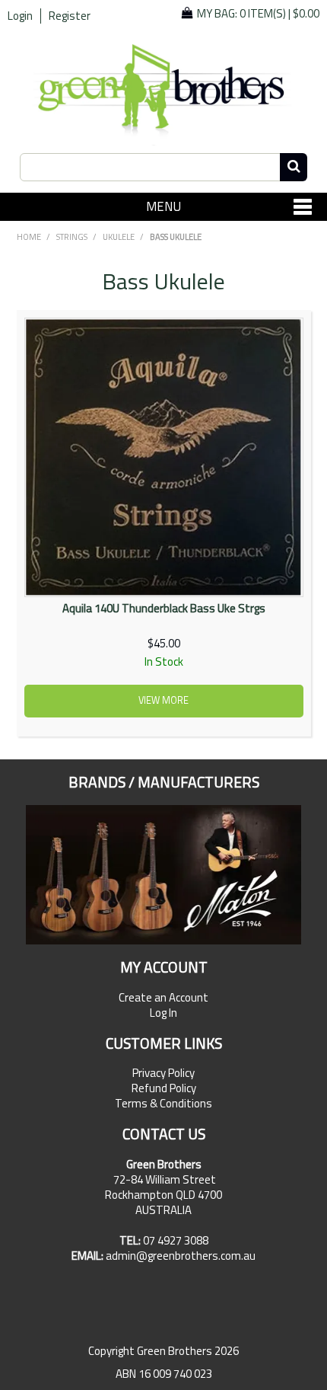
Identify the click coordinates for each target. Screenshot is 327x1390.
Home (29, 237)
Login (20, 16)
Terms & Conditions (163, 1103)
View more (163, 700)
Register (69, 16)
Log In (163, 1013)
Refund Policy (164, 1088)
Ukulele (119, 237)
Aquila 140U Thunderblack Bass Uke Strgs (163, 608)
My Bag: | (258, 13)
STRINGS (71, 237)
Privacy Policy (163, 1073)
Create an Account (163, 997)
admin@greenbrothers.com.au (181, 1255)
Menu (163, 206)
